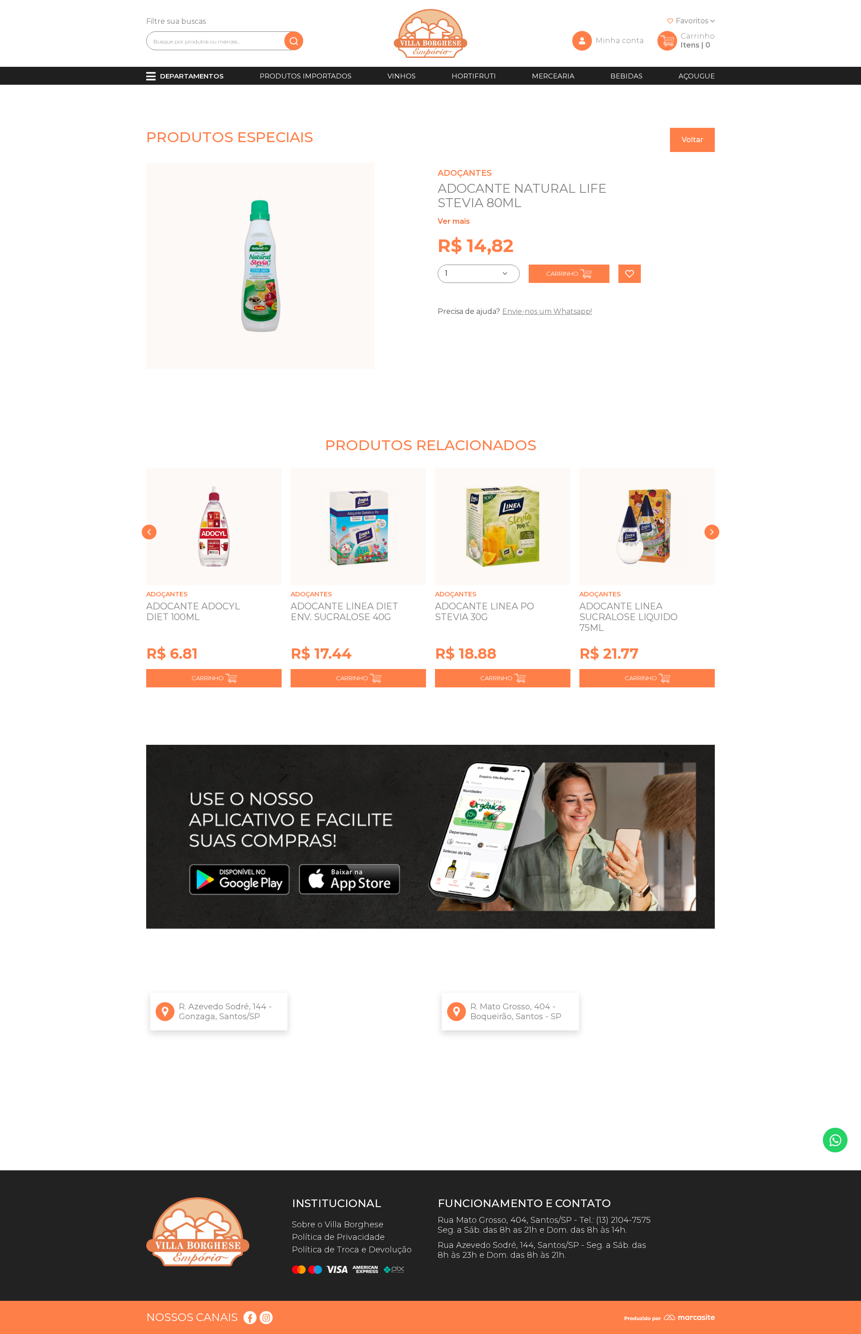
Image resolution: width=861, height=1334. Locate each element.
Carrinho (562, 273)
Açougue (696, 76)
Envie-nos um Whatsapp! (547, 311)
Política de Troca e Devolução (352, 1250)
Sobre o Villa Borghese (337, 1225)
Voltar (692, 139)
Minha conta (620, 40)
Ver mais (454, 221)
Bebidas (626, 76)
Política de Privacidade (338, 1237)
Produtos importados (306, 76)
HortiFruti (474, 76)
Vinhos (401, 76)
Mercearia (553, 76)
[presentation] (149, 532)
